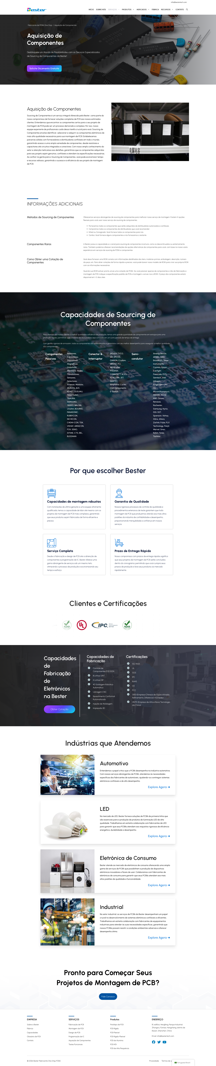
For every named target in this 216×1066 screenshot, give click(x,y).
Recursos (165, 9)
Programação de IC (76, 1036)
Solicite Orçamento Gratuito (44, 68)
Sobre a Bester (33, 1024)
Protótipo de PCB (117, 1024)
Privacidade (154, 1061)
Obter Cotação (59, 709)
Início (91, 9)
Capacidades (32, 1032)
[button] (187, 10)
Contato (180, 9)
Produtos (126, 9)
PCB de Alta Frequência (119, 1048)
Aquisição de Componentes (80, 1040)
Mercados (142, 9)
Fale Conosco (108, 996)
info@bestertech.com (179, 2)
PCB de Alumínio (116, 1040)
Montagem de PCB (76, 1028)
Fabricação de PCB (76, 1024)
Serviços (112, 9)
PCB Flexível (114, 1032)
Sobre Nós (101, 9)
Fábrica (155, 9)
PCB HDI (113, 1044)
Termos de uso (167, 1061)
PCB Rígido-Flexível (117, 1036)
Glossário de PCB (34, 1036)
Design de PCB (74, 1032)
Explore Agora (157, 787)
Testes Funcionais (76, 1044)
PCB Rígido (114, 1028)
